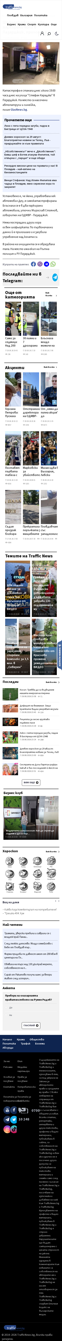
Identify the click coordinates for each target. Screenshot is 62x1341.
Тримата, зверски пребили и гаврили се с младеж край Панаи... (27, 935)
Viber (40, 264)
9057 (9, 425)
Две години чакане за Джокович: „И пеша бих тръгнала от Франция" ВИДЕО (16, 597)
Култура (43, 24)
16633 (25, 672)
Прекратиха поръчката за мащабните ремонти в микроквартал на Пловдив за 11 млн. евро (33, 530)
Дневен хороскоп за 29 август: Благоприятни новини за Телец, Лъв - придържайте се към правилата (39, 752)
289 (41, 739)
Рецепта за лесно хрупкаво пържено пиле (35, 721)
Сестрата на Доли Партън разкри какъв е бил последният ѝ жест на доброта (39, 768)
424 (41, 771)
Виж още (29, 782)
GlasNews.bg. (19, 110)
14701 (25, 614)
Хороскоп (10, 851)
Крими (22, 24)
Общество (37, 1039)
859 (41, 755)
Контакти (9, 1087)
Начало (7, 1039)
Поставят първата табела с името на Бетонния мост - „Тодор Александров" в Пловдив (14, 472)
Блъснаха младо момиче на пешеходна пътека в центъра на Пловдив (48, 342)
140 (26, 354)
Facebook (33, 264)
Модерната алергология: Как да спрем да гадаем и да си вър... (30, 832)
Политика (40, 15)
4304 (9, 542)
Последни (10, 681)
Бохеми (40, 1043)
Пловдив (13, 15)
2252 (45, 483)
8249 (45, 354)
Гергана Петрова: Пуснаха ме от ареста (11, 413)
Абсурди (8, 1048)
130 (41, 712)
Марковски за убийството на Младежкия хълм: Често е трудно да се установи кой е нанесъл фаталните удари (31, 472)
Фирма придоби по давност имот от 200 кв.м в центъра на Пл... (31, 956)
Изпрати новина (59, 655)
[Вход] (42, 34)
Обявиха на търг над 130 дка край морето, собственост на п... (28, 966)
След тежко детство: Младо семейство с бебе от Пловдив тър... (28, 945)
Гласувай (29, 1025)
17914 (52, 672)
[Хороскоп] (31, 892)
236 (8, 354)
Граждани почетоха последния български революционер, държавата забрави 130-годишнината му (45, 593)
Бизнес (11, 24)
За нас (6, 1061)
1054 (27, 425)
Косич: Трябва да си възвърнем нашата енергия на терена (37, 691)
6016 (9, 483)
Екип (20, 1061)
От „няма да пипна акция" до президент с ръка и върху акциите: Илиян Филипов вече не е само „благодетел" (50, 413)
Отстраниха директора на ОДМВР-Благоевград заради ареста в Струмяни (31, 413)
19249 (24, 837)
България (26, 15)
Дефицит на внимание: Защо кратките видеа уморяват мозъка (39, 707)
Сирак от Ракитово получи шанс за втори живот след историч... (28, 976)
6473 (45, 425)
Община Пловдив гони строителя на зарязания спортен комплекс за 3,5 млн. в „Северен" (17, 653)
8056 (52, 614)
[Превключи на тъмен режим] (57, 33)
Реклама (7, 1067)
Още (54, 24)
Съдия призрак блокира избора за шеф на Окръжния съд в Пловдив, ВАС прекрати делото (12, 530)
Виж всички (48, 294)
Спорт (31, 24)
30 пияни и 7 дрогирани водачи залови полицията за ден (30, 342)
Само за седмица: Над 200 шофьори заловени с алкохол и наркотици (12, 342)
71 (41, 696)
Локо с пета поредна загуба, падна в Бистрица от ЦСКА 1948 (39, 734)
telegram (46, 264)
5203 (27, 483)
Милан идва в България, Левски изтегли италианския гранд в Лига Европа (49, 472)
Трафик (25, 1043)
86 (41, 726)
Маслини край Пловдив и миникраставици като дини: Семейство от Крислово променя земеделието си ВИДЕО (45, 651)
